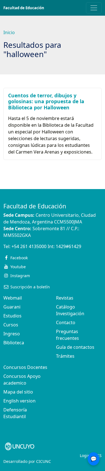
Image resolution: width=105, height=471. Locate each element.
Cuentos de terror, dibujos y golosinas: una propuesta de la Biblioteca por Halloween (46, 101)
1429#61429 (68, 246)
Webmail (12, 298)
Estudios (12, 316)
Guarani (11, 307)
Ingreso (11, 334)
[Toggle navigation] (94, 7)
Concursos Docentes (25, 367)
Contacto (65, 322)
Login (85, 455)
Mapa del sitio (18, 392)
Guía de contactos (75, 347)
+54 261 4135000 (28, 246)
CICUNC (43, 461)
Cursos (10, 325)
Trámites (65, 356)
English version (19, 401)
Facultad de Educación (23, 7)
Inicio (9, 32)
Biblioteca (13, 343)
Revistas (64, 298)
